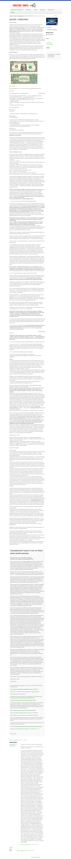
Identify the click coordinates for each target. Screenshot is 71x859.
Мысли (35, 9)
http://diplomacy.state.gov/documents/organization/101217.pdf (24, 710)
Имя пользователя (50, 34)
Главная (11, 15)
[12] (35, 623)
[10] (35, 619)
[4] (31, 585)
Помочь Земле (51, 9)
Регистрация (49, 42)
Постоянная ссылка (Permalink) (10, 850)
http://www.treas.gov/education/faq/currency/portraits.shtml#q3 (24, 700)
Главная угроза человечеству (17, 9)
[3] (15, 585)
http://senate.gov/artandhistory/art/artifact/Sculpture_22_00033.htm (25, 689)
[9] (42, 618)
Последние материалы (52, 29)
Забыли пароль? (50, 44)
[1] (38, 561)
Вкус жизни (42, 9)
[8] (26, 616)
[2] (37, 582)
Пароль (47, 38)
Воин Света (28, 9)
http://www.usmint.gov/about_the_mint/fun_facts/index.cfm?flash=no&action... (27, 726)
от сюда (14, 733)
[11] (14, 623)
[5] (14, 588)
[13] (28, 644)
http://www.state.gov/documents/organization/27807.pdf (23, 697)
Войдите (22, 844)
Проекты (12, 12)
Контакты (49, 27)
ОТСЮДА (11, 485)
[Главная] (23, 5)
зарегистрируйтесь (26, 844)
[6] (21, 593)
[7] (30, 605)
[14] (16, 665)
